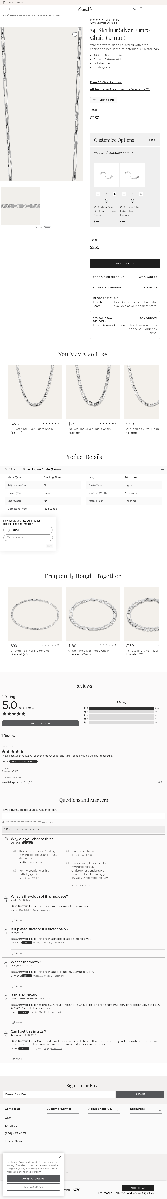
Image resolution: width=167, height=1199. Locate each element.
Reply (35, 910)
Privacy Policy (33, 1171)
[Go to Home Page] (85, 9)
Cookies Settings (33, 1187)
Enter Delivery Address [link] (109, 325)
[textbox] (83, 816)
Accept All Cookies (33, 1178)
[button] (103, 100)
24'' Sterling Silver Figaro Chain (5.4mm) (120, 33)
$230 (94, 117)
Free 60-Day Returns (106, 82)
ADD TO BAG (125, 263)
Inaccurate (45, 910)
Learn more (47, 822)
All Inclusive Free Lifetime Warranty (120, 89)
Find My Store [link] (98, 304)
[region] (33, 1175)
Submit (140, 1094)
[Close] (59, 1157)
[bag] (140, 8)
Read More (152, 49)
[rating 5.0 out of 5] (96, 20)
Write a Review (40, 723)
